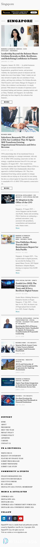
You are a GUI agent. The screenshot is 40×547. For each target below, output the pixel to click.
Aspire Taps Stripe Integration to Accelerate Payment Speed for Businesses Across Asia (27, 385)
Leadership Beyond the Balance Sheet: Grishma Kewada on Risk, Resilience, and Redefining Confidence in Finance (19, 56)
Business (26, 380)
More (6, 102)
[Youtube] (20, 518)
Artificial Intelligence (24, 195)
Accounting (20, 360)
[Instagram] (15, 518)
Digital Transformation (27, 319)
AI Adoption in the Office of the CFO (24, 201)
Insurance (13, 50)
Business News (6, 134)
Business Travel (26, 239)
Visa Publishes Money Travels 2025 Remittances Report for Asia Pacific (27, 246)
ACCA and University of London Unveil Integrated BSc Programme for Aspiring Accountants (27, 367)
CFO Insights (31, 342)
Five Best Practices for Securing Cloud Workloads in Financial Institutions (26, 400)
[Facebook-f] (9, 518)
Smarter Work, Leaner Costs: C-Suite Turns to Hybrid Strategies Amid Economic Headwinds (26, 348)
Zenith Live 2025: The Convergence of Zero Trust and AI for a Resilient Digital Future (27, 287)
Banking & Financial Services (11, 49)
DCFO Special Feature (30, 197)
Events (34, 280)
